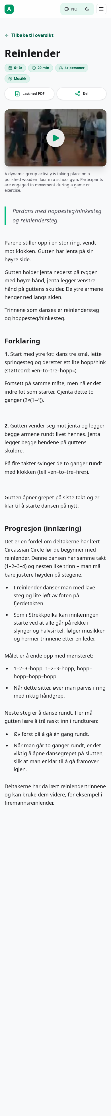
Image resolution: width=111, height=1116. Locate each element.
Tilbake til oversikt (32, 35)
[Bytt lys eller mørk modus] (87, 9)
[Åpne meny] (101, 9)
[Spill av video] (55, 137)
